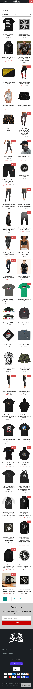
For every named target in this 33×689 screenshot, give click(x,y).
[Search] (26, 1)
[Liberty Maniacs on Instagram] (16, 659)
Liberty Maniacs (9, 683)
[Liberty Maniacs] (16, 1)
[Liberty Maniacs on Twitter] (19, 659)
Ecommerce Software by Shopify (10, 685)
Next (25, 599)
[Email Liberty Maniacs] (13, 659)
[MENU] (1, 1)
